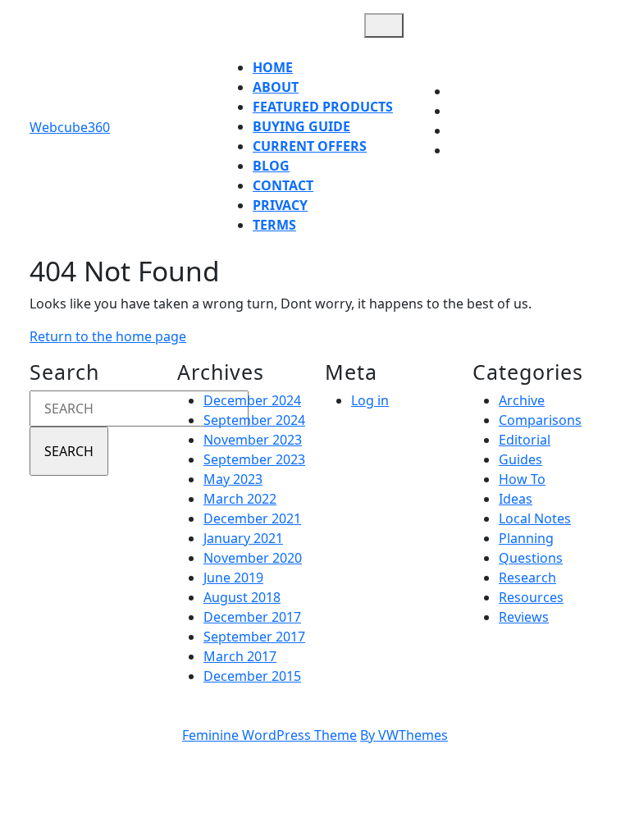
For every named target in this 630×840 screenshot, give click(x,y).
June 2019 (233, 577)
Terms (274, 225)
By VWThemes (404, 735)
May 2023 (232, 479)
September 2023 (254, 459)
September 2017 (254, 637)
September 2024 (254, 420)
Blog (271, 166)
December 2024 (252, 400)
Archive (522, 400)
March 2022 (239, 499)
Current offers (310, 146)
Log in (370, 400)
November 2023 (252, 440)
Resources (531, 597)
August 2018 (242, 597)
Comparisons (540, 420)
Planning (526, 538)
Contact (283, 185)
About (276, 87)
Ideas (515, 499)
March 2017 (239, 656)
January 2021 (243, 538)
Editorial (524, 440)
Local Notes (535, 518)
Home (273, 67)
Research (527, 577)
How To (522, 479)
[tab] (384, 25)
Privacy (280, 205)
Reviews (524, 617)
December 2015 (252, 676)
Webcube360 (70, 127)
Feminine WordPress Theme (269, 735)
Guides (520, 459)
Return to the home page (108, 336)
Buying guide (301, 126)
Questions (531, 558)
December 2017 (252, 617)
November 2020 (252, 558)
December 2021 (252, 518)
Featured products (323, 107)
